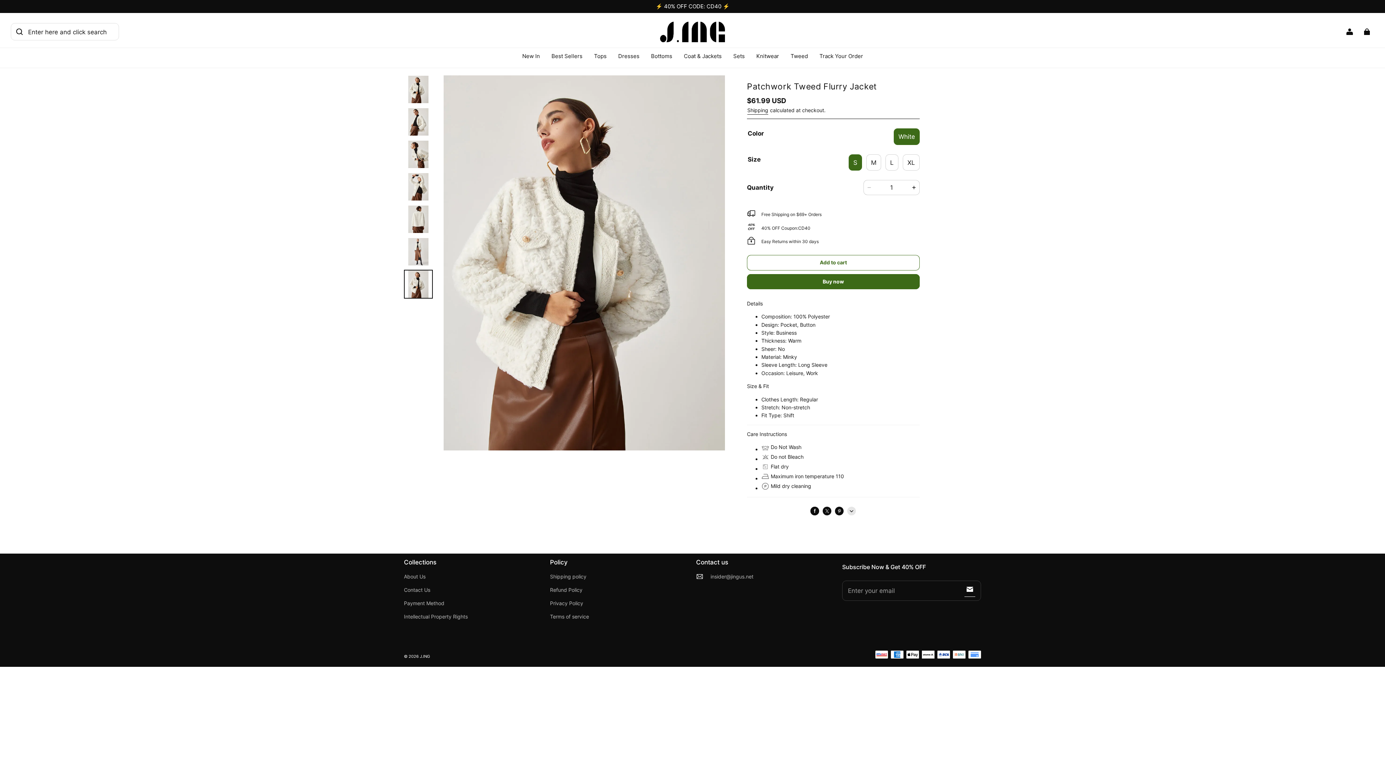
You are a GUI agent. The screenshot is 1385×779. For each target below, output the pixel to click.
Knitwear (767, 56)
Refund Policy (566, 590)
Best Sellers (566, 56)
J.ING (425, 656)
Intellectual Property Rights (436, 617)
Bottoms (661, 56)
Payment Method (424, 603)
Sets (739, 56)
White (906, 136)
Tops (600, 56)
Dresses (628, 56)
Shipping (757, 110)
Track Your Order (841, 56)
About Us (415, 577)
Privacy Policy (566, 603)
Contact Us (417, 590)
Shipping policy (568, 577)
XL (911, 162)
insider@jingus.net (732, 577)
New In (531, 56)
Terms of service (569, 617)
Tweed (799, 56)
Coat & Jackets (703, 56)
